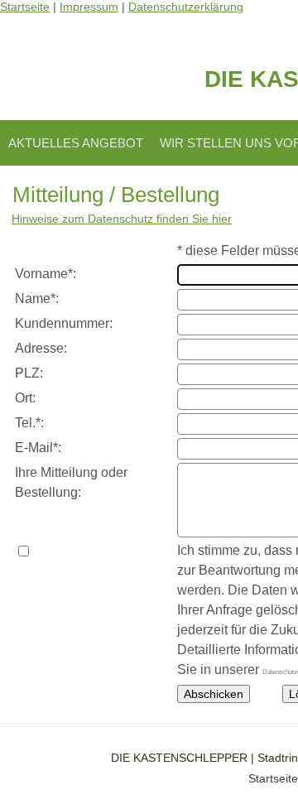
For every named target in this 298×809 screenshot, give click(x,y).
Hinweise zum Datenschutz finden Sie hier (122, 218)
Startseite (273, 778)
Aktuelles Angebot (75, 143)
